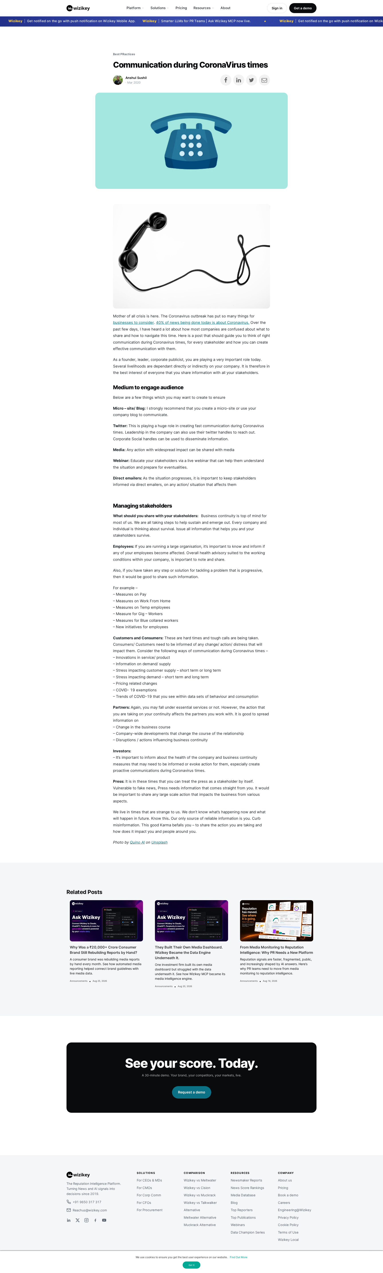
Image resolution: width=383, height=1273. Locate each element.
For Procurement (149, 1210)
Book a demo (288, 1195)
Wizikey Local (288, 1240)
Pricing (181, 8)
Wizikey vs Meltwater (200, 1180)
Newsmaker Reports (246, 1180)
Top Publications (243, 1218)
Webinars (238, 1225)
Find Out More (238, 1257)
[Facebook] (95, 1220)
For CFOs (144, 1203)
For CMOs (144, 1188)
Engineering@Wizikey (294, 1210)
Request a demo (191, 1092)
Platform (134, 8)
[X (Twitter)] (77, 1220)
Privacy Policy (288, 1218)
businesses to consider (133, 322)
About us (285, 1180)
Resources (202, 8)
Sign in (277, 8)
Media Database (243, 1195)
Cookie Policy (288, 1225)
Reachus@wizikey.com (90, 1210)
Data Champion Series (248, 1232)
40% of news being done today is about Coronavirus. (202, 322)
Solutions (158, 8)
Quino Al (137, 842)
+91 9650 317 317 (87, 1202)
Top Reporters (242, 1210)
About (226, 8)
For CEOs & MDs (149, 1180)
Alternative (192, 1210)
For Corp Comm (149, 1195)
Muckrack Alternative (200, 1225)
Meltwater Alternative (200, 1218)
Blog (234, 1203)
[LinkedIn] (68, 1220)
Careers (284, 1203)
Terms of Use (288, 1232)
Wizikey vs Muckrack (200, 1195)
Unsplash (159, 842)
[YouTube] (104, 1220)
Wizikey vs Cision (197, 1188)
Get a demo (303, 8)
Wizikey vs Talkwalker (200, 1203)
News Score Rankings (247, 1188)
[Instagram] (86, 1220)
